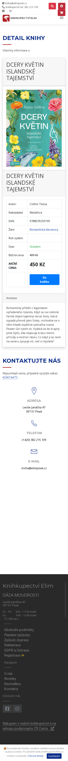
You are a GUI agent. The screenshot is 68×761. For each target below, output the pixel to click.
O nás (8, 674)
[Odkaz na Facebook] (3, 11)
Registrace (12, 655)
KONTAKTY (10, 377)
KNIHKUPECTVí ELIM (23, 18)
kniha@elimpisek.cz (16, 3)
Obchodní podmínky (19, 630)
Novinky (10, 679)
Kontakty (11, 689)
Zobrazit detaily (35, 755)
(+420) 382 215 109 (34, 440)
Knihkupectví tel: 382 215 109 (21, 7)
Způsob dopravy (16, 640)
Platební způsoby (17, 635)
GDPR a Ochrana (16, 650)
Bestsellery (12, 684)
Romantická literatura (44, 229)
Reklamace (12, 645)
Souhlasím (54, 756)
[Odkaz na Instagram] (10, 11)
